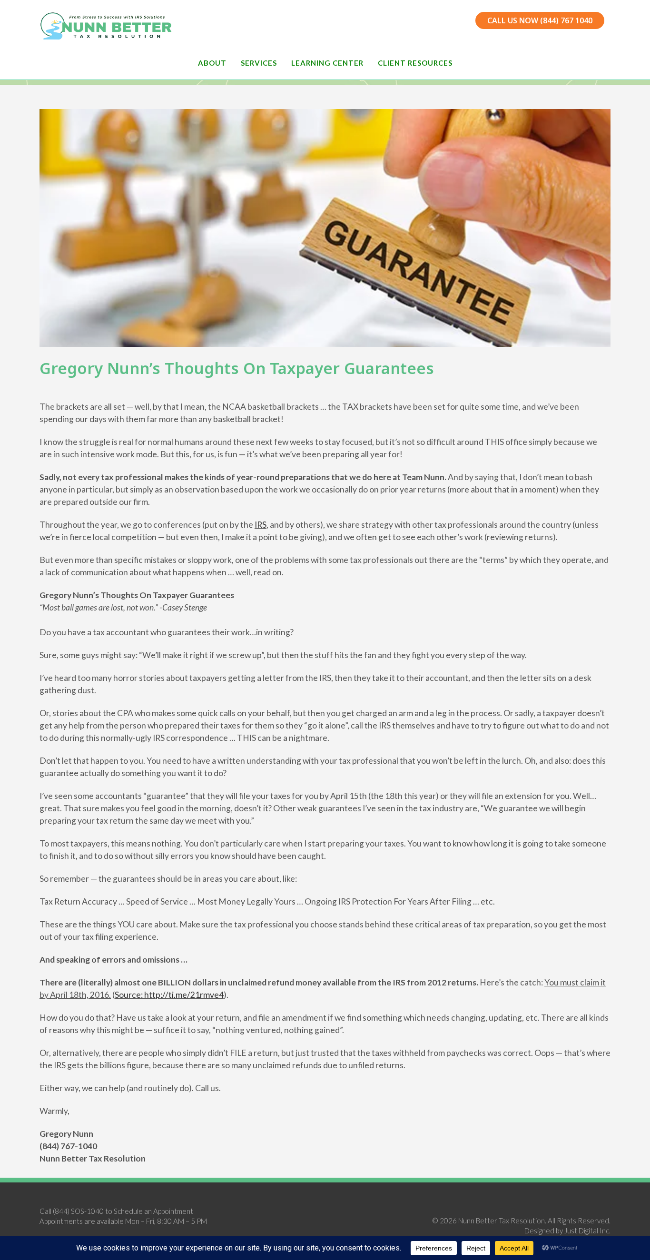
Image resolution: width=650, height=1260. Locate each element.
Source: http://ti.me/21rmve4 (169, 995)
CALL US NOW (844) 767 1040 (539, 20)
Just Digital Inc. (587, 1230)
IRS (260, 525)
